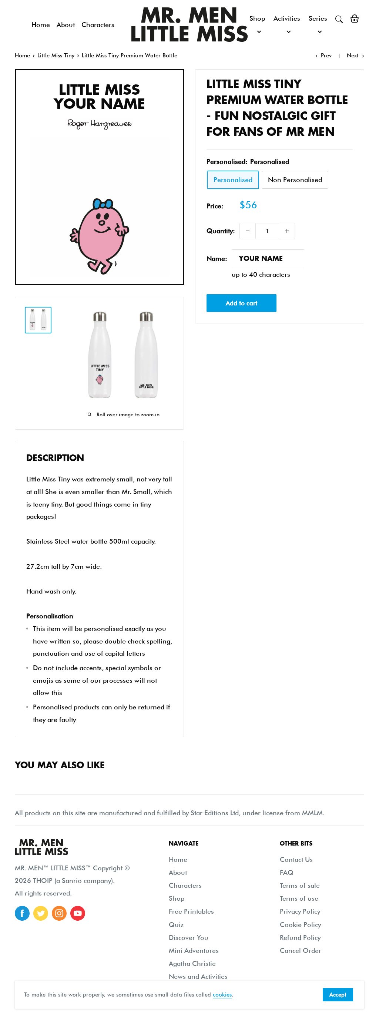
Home (40, 24)
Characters (97, 24)
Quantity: (221, 231)
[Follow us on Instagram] (59, 913)
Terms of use (299, 898)
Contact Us (296, 859)
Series (318, 18)
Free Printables (191, 911)
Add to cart (241, 303)
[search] (339, 18)
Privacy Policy (300, 911)
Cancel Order (300, 950)
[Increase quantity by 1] (287, 231)
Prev (326, 55)
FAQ (287, 872)
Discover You (188, 937)
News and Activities (198, 976)
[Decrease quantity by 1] (247, 231)
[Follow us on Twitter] (40, 913)
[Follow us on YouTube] (77, 913)
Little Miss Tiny (55, 55)
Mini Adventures (194, 950)
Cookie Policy (300, 924)
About (66, 24)
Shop (257, 18)
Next (353, 55)
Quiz (176, 924)
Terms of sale (300, 885)
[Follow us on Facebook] (22, 913)
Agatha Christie (192, 963)
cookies (222, 994)
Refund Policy (300, 937)
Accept (337, 994)
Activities (287, 18)
